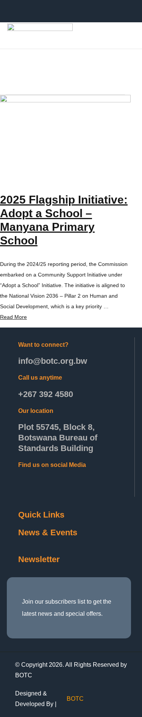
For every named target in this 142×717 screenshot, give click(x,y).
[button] (119, 35)
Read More (13, 317)
